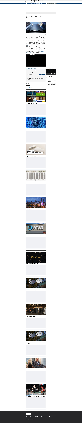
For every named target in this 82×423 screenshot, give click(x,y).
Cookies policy (49, 416)
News (28, 3)
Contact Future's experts (36, 416)
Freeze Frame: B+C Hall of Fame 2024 (51, 84)
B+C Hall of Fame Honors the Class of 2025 (51, 73)
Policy (41, 3)
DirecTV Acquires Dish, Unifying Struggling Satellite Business (51, 79)
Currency (34, 3)
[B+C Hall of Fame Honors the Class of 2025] (51, 72)
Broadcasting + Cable (35, 0)
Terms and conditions (28, 416)
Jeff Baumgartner (29, 87)
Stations (31, 3)
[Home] (26, 3)
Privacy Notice (29, 78)
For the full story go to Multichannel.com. (31, 68)
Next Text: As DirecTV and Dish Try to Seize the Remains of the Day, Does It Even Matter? (51, 82)
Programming (38, 3)
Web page (28, 45)
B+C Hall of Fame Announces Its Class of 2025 (51, 76)
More (43, 3)
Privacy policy (42, 416)
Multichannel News (40, 0)
